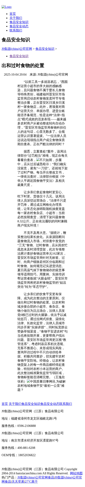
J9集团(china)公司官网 (17, 48)
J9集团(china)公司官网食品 (35, 477)
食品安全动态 (18, 26)
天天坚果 (18, 481)
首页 (12, 13)
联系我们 (15, 30)
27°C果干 (31, 481)
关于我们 (15, 18)
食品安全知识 (18, 22)
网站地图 (76, 473)
